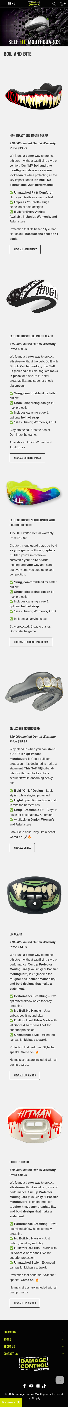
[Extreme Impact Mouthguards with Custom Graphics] (34, 493)
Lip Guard (16, 934)
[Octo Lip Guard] (34, 1122)
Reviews (8, 1402)
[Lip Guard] (34, 895)
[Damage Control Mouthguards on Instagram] (38, 1386)
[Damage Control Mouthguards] (34, 4)
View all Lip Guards (25, 1075)
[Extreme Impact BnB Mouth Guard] (34, 296)
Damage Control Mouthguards (33, 1393)
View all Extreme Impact (27, 458)
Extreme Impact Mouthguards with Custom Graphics (32, 522)
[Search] (54, 4)
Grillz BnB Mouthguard (25, 728)
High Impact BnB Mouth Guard (29, 135)
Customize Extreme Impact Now (31, 642)
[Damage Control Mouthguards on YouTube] (31, 1386)
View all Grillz (22, 847)
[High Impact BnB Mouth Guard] (34, 96)
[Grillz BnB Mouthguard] (34, 689)
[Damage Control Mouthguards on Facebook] (25, 1386)
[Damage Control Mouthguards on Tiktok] (44, 1386)
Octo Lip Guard (19, 1162)
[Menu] (2, 4)
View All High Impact (25, 249)
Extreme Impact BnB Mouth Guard (31, 336)
